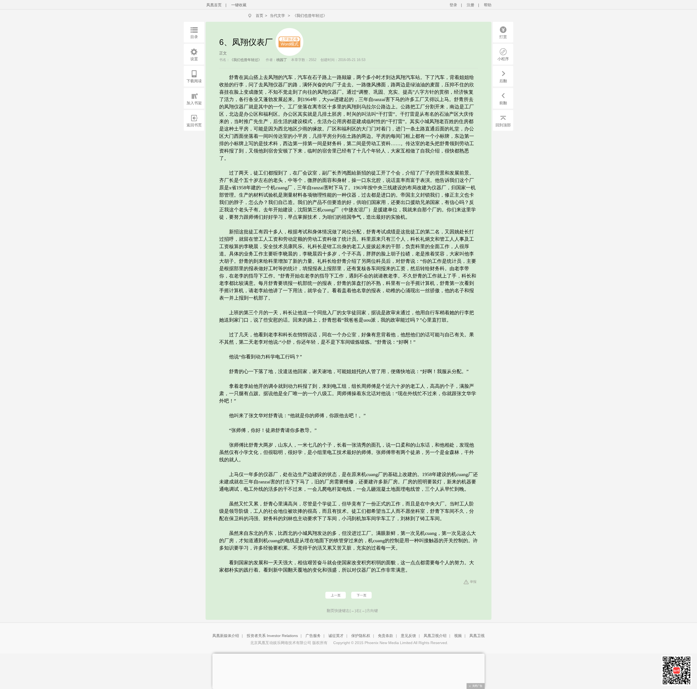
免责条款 (385, 635)
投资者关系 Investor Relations (272, 635)
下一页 (361, 595)
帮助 (487, 5)
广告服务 (313, 635)
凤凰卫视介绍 (435, 635)
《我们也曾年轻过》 (310, 15)
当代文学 (277, 15)
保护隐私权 (360, 635)
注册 (470, 5)
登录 (453, 5)
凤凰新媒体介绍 (225, 635)
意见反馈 (408, 635)
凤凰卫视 (477, 635)
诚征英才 (336, 635)
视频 (458, 635)
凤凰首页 (214, 5)
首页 (259, 15)
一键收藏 (238, 5)
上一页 (336, 595)
